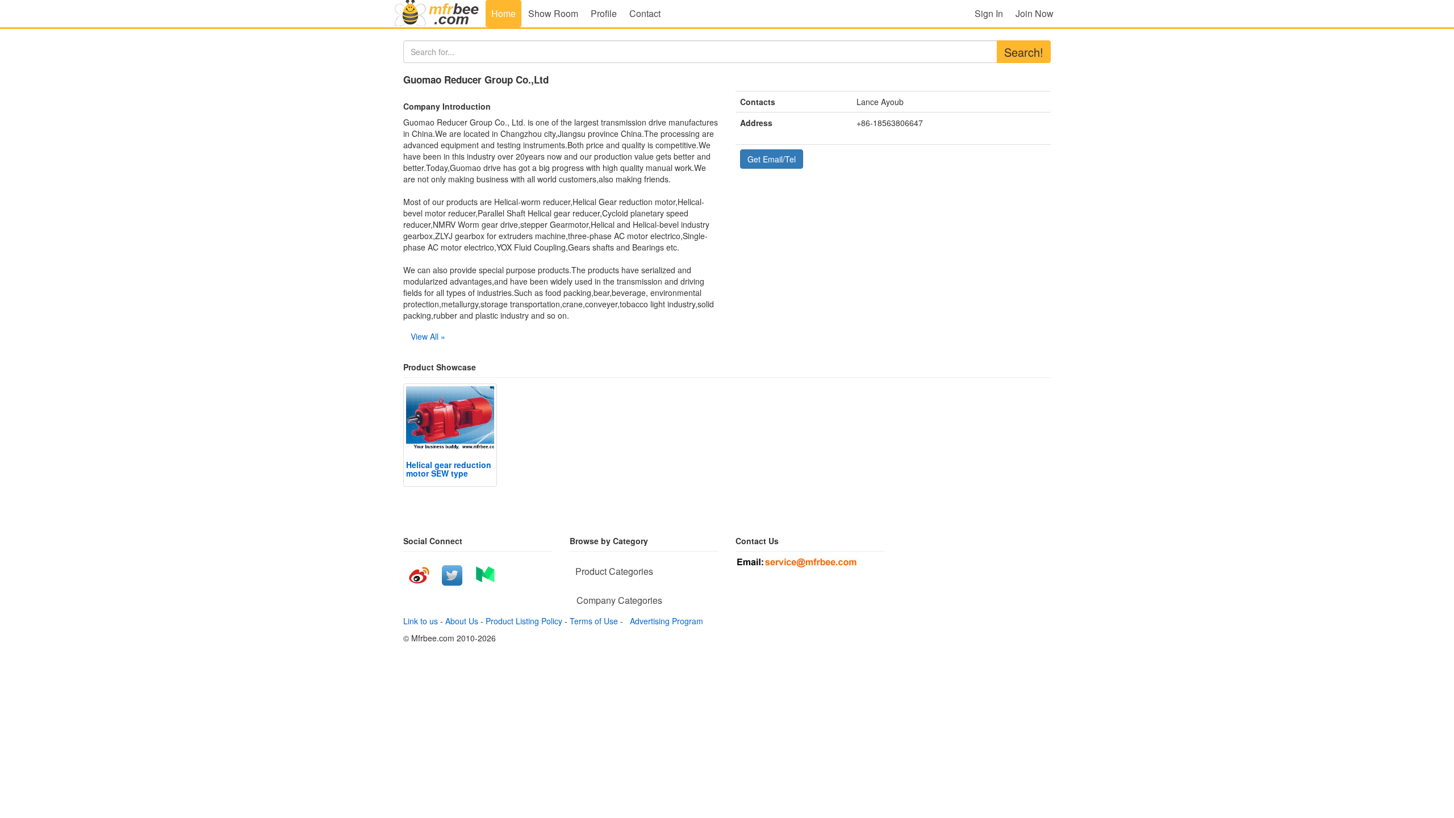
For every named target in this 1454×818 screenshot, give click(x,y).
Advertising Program (664, 621)
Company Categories (619, 600)
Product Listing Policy (524, 621)
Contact (645, 13)
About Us (461, 621)
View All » (428, 336)
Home (503, 13)
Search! (1023, 52)
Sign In (989, 13)
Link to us (420, 621)
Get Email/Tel (771, 159)
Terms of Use (594, 621)
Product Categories (614, 571)
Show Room (553, 13)
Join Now (1035, 13)
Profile (604, 13)
